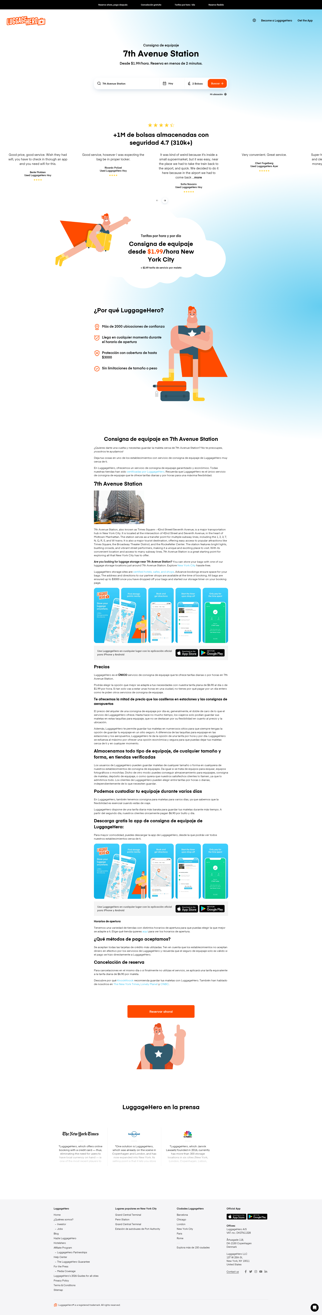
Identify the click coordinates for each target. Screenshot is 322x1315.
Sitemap (58, 1290)
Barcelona (182, 1214)
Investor (61, 1224)
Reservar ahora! (161, 1011)
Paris (179, 1233)
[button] (315, 1308)
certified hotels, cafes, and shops (153, 571)
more (198, 177)
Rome (180, 1238)
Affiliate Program (63, 1247)
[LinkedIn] (266, 1272)
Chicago (181, 1219)
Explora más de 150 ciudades (193, 1247)
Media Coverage (66, 1271)
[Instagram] (256, 1272)
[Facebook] (246, 1272)
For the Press (61, 1266)
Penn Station (122, 1219)
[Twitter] (251, 1272)
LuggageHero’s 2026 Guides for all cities (76, 1275)
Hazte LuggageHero (65, 1238)
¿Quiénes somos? (63, 1219)
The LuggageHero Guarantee (73, 1261)
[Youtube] (261, 1272)
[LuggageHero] (26, 24)
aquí (145, 931)
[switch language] (254, 20)
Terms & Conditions (64, 1285)
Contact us (233, 1271)
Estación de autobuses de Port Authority (137, 1228)
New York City (186, 565)
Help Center (60, 1257)
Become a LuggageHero (276, 20)
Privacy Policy (61, 1280)
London (181, 1224)
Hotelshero (60, 1243)
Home (57, 1214)
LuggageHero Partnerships (72, 1252)
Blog (56, 1233)
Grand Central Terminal (128, 1214)
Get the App (305, 20)
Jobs (60, 1228)
